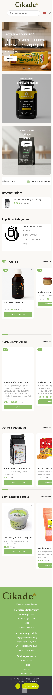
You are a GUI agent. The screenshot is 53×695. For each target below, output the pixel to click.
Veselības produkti (26, 614)
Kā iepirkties (26, 673)
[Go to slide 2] (26, 68)
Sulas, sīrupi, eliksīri (12, 471)
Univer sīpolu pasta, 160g (26, 646)
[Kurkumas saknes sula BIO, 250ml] (18, 284)
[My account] (49, 13)
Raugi (25, 243)
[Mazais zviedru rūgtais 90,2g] (7, 203)
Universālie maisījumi (13, 541)
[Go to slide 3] (29, 68)
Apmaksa (26, 669)
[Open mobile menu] (3, 13)
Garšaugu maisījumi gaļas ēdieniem (16, 387)
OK (18, 686)
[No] (24, 690)
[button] (18, 314)
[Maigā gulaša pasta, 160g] (18, 363)
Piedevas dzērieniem (31, 239)
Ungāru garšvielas (11, 386)
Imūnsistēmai (44, 474)
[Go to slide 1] (24, 68)
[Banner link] (26, 98)
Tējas (26, 623)
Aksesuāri (27, 230)
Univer (14, 393)
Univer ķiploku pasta (26, 650)
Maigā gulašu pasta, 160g (26, 637)
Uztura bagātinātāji (26, 618)
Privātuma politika (30, 686)
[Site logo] (26, 4)
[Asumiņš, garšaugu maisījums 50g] (18, 519)
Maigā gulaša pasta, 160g (16, 382)
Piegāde (26, 665)
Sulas (6, 306)
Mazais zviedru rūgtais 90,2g (27, 199)
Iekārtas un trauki (30, 235)
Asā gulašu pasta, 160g (26, 641)
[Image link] (19, 595)
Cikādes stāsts (26, 660)
